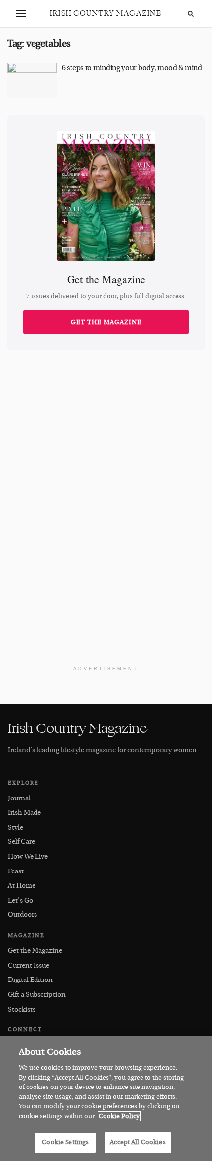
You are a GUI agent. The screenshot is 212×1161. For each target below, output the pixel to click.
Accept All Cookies (137, 1142)
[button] (21, 14)
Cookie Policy (119, 1116)
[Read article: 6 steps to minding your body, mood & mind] (32, 80)
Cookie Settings (65, 1142)
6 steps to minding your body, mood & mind (132, 68)
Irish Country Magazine (105, 13)
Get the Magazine (106, 322)
